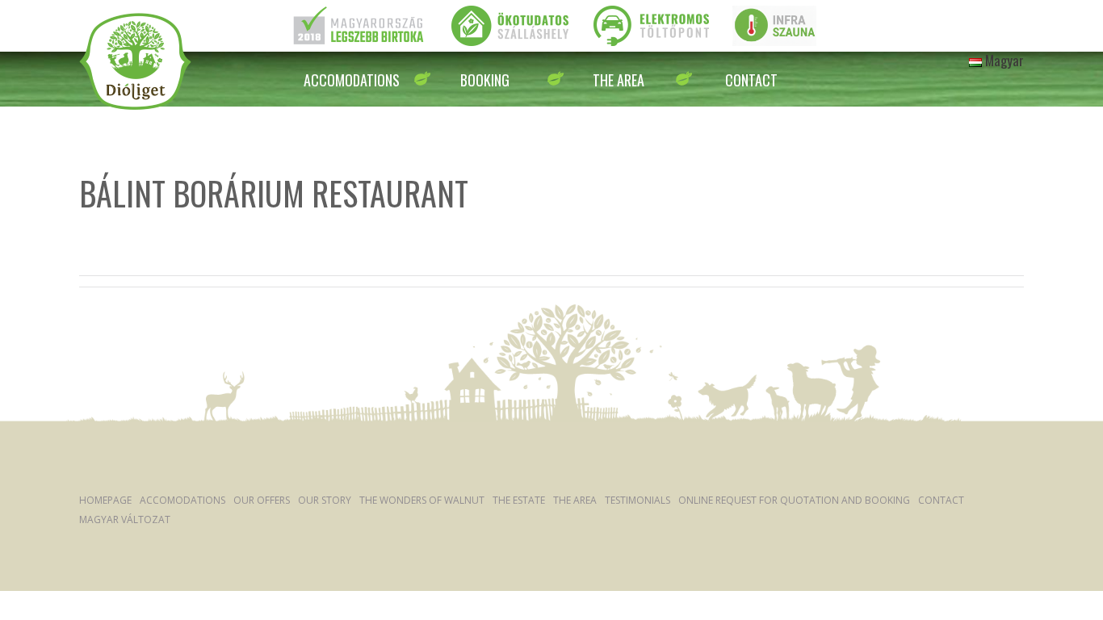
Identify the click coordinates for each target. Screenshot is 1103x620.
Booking (485, 79)
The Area (618, 79)
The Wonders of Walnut (421, 500)
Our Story (324, 500)
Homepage (105, 500)
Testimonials (637, 500)
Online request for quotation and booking (794, 500)
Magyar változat (124, 519)
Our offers (261, 500)
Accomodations (352, 79)
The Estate (519, 500)
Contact (751, 79)
